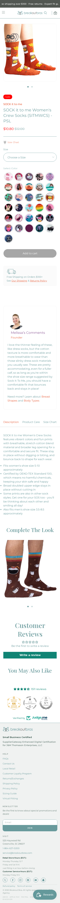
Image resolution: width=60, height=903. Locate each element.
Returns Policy (38, 280)
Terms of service (24, 886)
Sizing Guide (10, 793)
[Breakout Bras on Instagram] (20, 880)
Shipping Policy (11, 783)
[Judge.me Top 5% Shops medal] (46, 703)
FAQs (5, 758)
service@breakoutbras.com (17, 853)
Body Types (31, 400)
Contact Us (8, 763)
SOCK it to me (12, 104)
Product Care (31, 422)
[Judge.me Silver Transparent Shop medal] (30, 703)
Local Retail (9, 768)
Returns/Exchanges (13, 778)
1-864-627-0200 (11, 848)
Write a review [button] (30, 655)
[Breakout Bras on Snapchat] (43, 880)
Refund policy (9, 886)
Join (30, 828)
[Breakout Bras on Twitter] (5, 880)
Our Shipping (19, 280)
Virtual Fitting (10, 798)
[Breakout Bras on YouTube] (35, 880)
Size (5, 149)
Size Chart (50, 422)
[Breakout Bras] (30, 13)
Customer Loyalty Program (17, 773)
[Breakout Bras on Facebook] (12, 880)
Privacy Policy (10, 788)
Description (11, 422)
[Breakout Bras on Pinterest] (28, 880)
